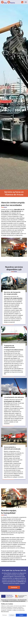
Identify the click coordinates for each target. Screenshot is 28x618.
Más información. (5, 611)
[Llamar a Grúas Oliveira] (22, 2)
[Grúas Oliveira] (8, 2)
